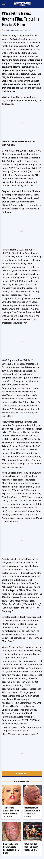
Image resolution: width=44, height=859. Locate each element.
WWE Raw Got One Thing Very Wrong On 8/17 (31, 846)
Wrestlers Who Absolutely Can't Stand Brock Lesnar (32, 812)
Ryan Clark (10, 30)
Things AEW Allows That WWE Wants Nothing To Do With (11, 812)
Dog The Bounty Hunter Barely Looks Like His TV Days (11, 848)
